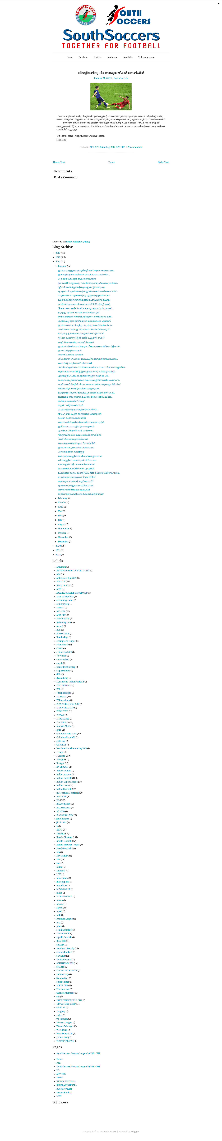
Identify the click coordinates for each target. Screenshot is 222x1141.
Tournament (62, 989)
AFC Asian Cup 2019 (105, 147)
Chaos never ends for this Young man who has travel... (85, 308)
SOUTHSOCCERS (64, 963)
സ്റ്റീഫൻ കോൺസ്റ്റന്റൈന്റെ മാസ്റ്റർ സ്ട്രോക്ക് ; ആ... (82, 287)
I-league (60, 759)
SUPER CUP (62, 985)
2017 (58, 253)
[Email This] (57, 140)
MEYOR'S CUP (63, 889)
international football (67, 793)
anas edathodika (64, 596)
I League (60, 755)
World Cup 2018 (64, 1033)
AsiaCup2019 (62, 618)
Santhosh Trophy (65, 948)
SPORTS (60, 967)
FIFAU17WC (62, 711)
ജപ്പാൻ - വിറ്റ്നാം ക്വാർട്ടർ (70, 405)
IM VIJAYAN (62, 767)
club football (62, 659)
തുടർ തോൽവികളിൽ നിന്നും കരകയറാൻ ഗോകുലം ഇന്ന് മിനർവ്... (89, 384)
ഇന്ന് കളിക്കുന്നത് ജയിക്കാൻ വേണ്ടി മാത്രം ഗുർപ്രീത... (84, 274)
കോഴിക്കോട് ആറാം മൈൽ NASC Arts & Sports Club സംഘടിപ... (89, 473)
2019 (58, 261)
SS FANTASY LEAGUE (66, 970)
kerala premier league (68, 844)
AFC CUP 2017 (63, 585)
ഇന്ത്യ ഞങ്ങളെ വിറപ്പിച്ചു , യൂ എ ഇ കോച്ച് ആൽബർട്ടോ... (85, 325)
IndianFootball (64, 789)
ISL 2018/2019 (63, 804)
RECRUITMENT (64, 1088)
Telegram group (146, 57)
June (60, 515)
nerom (59, 904)
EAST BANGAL (63, 685)
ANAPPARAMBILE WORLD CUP (71, 593)
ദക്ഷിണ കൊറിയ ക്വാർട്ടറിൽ (72, 418)
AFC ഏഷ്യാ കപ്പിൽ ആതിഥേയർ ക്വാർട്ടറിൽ (79, 413)
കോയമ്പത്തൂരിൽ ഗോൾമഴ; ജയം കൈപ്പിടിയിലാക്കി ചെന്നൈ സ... (89, 380)
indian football (64, 778)
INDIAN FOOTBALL (66, 1081)
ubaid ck (60, 1007)
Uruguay (60, 1011)
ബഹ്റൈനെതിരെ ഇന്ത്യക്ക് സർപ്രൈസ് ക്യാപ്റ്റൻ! (83, 329)
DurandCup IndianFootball (70, 681)
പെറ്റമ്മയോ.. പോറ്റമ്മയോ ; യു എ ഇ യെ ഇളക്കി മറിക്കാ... (84, 295)
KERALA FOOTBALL (66, 1085)
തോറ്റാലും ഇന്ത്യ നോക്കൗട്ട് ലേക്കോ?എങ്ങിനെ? (81, 333)
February (62, 498)
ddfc (58, 674)
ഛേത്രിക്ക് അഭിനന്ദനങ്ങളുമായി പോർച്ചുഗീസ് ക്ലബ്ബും (84, 300)
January (62, 266)
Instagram (112, 57)
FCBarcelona (63, 700)
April (60, 506)
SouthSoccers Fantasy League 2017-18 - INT (78, 1053)
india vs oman (63, 770)
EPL (58, 689)
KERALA (60, 833)
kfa (58, 852)
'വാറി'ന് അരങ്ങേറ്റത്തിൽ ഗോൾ (73, 439)
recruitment (62, 933)
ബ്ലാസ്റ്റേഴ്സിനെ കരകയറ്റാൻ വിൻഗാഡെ (77, 460)
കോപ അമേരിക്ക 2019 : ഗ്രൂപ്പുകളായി (76, 468)
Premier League (64, 918)
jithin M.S (61, 822)
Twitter (98, 57)
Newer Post (59, 162)
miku (59, 892)
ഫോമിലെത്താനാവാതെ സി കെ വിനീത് (76, 477)
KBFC (59, 830)
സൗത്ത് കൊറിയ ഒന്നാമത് (70, 354)
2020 (58, 546)
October (62, 533)
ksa (58, 863)
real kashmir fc (64, 930)
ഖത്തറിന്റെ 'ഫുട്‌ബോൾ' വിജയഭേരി (75, 363)
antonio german (64, 600)
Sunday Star (62, 978)
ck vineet (61, 655)
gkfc (58, 730)
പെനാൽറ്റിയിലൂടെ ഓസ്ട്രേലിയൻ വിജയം (77, 409)
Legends (60, 870)
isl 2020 (60, 811)
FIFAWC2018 (62, 718)
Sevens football (64, 1092)
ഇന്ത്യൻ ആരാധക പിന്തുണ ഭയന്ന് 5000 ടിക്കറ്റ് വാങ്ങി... (84, 304)
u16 (58, 996)
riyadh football (64, 937)
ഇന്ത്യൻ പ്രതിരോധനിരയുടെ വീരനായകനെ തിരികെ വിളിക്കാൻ (88, 346)
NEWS (59, 907)
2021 (58, 550)
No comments (135, 147)
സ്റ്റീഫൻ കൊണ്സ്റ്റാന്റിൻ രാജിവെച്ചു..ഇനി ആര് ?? (81, 337)
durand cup (62, 678)
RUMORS (61, 941)
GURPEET (61, 744)
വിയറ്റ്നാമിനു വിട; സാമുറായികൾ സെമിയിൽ (111, 73)
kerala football (64, 841)
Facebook (83, 57)
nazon (59, 900)
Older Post (163, 162)
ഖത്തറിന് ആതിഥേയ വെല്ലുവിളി (74, 489)
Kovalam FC (62, 855)
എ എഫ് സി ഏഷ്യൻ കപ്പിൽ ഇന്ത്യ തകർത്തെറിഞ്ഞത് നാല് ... (88, 291)
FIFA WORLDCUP (65, 707)
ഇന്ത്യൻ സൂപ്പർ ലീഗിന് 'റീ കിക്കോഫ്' (76, 447)
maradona (61, 885)
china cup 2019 (64, 652)
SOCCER (60, 955)
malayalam (62, 878)
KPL (58, 859)
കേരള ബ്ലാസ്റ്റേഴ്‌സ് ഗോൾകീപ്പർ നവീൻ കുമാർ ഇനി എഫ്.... (86, 392)
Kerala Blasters (64, 837)
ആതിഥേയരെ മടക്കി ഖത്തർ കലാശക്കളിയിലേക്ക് (80, 494)
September (63, 528)
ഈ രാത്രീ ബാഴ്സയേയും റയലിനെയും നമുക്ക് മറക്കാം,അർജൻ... (88, 283)
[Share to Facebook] (65, 140)
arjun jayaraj (62, 604)
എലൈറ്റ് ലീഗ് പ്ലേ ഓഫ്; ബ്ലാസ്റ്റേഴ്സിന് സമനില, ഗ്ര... (83, 375)
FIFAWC (60, 715)
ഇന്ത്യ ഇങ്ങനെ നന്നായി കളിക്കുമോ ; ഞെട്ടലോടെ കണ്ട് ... (85, 316)
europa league (63, 692)
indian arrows (63, 774)
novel (59, 911)
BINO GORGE (63, 633)
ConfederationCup (65, 667)
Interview (61, 796)
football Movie (63, 726)
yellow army (62, 1037)
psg (58, 922)
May (60, 511)
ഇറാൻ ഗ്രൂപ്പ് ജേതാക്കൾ (69, 350)
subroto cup (62, 974)
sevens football (64, 952)
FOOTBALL (62, 722)
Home (70, 57)
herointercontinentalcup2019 (71, 748)
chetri (59, 648)
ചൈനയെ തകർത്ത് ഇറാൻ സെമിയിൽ (76, 443)
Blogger (135, 1131)
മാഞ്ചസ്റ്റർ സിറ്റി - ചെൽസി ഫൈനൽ (76, 464)
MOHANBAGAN (64, 896)
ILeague (60, 763)
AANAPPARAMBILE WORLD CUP (72, 570)
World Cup (61, 1030)
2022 (58, 554)
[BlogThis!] (60, 140)
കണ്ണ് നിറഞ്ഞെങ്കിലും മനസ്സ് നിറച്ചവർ (76, 342)
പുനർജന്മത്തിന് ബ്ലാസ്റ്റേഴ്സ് (71, 451)
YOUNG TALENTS (65, 1041)
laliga (59, 867)
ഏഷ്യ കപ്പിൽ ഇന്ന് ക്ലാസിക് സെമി (75, 485)
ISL (58, 800)
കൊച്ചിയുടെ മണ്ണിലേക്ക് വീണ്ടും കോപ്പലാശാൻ (79, 456)
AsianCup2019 (63, 622)
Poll (58, 1063)
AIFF (58, 589)
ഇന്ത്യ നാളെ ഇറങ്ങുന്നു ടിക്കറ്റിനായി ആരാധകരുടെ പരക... (86, 270)
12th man (61, 567)
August (61, 524)
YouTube (128, 57)
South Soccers (63, 959)
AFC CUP (120, 147)
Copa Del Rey (63, 670)
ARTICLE (61, 611)
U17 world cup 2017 (66, 1004)
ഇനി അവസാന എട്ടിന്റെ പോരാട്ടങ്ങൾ (76, 426)
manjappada (62, 881)
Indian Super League (67, 781)
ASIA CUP (61, 615)
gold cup (60, 741)
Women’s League (65, 1026)
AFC (92, 147)
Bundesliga (62, 637)
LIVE (58, 874)
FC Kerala (61, 696)
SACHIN (60, 944)
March (61, 502)
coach (59, 663)
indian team (62, 785)
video (59, 1015)
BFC (58, 630)
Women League (64, 1022)
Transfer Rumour (65, 993)
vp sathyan (62, 1019)
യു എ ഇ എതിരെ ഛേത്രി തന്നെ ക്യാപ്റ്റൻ (78, 312)
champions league (66, 641)
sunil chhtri (62, 981)
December (63, 541)
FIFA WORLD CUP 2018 (67, 704)
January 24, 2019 (102, 78)
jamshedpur (62, 818)
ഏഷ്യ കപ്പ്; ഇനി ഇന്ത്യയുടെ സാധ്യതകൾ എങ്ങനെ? (84, 321)
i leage (59, 752)
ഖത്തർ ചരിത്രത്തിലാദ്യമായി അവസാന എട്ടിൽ (81, 422)
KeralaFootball (64, 848)
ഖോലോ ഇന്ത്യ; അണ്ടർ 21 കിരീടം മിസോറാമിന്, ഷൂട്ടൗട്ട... (85, 397)
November (63, 537)
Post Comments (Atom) (78, 241)
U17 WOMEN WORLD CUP (69, 1000)
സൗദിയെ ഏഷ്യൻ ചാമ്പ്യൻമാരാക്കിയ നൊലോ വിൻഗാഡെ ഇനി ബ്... (92, 367)
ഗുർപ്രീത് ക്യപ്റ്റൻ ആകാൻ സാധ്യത (77, 278)
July (60, 520)
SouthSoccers (121, 78)
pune (59, 926)
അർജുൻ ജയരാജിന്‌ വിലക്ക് (71, 401)
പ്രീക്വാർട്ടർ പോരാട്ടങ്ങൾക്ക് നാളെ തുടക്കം (78, 388)
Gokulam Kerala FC (66, 733)
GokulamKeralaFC (65, 737)
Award (59, 626)
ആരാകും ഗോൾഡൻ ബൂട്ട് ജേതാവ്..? (75, 481)
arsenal (60, 607)
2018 (58, 257)
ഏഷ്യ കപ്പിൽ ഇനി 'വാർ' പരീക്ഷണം (75, 430)
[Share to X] (62, 140)
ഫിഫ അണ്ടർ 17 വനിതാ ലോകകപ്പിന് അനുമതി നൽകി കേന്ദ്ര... (88, 359)
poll (58, 915)
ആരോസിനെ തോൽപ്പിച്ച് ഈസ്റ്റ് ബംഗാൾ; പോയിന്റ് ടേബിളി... (87, 371)
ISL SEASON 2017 (64, 815)
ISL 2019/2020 (63, 807)
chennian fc (62, 644)
